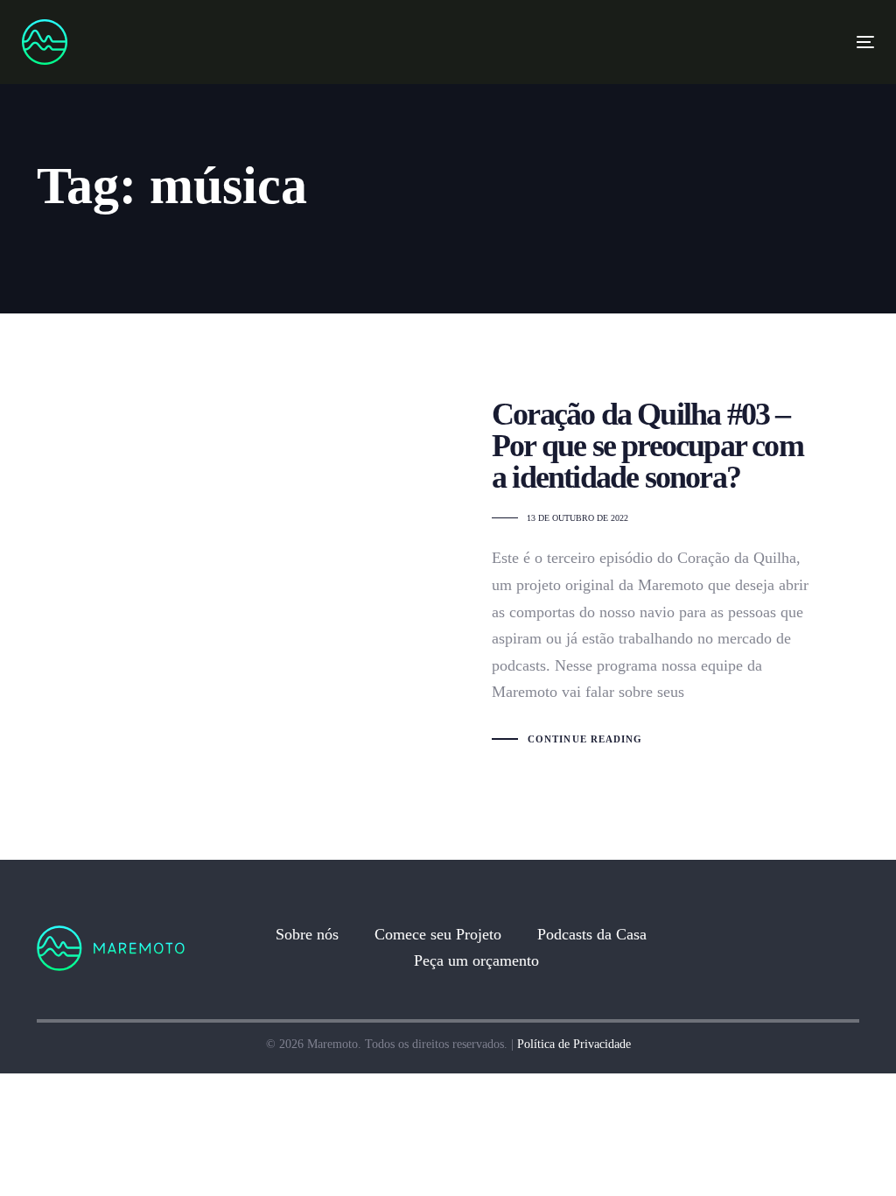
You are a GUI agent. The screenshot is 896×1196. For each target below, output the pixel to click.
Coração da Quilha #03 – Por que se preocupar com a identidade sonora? (448, 573)
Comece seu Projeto (437, 934)
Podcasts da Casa (592, 934)
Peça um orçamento (476, 960)
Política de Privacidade (574, 1044)
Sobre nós (307, 934)
